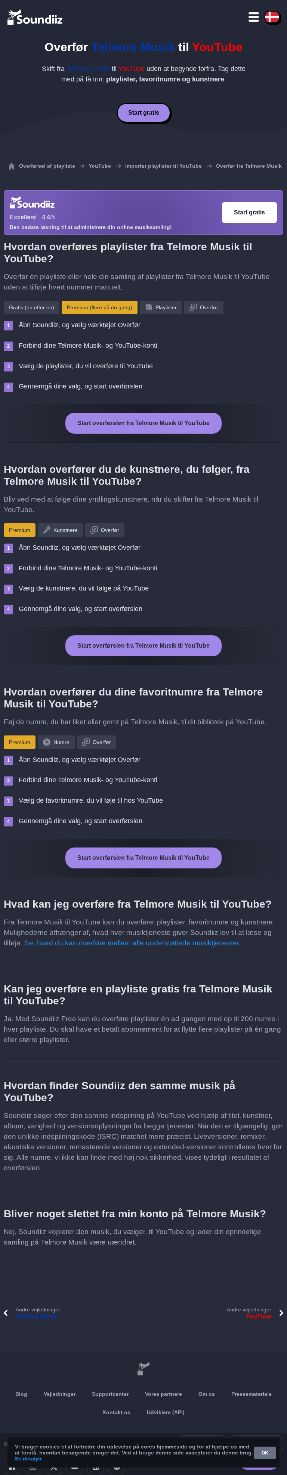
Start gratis (143, 112)
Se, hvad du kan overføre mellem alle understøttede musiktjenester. (132, 943)
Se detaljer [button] (28, 1459)
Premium (19, 530)
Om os (206, 1394)
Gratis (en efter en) (31, 307)
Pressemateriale (251, 1394)
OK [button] (265, 1453)
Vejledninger (59, 1394)
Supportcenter (110, 1394)
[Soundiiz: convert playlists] (143, 1369)
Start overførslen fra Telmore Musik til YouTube (143, 423)
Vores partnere (163, 1394)
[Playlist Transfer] (35, 17)
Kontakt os (116, 1412)
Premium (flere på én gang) (99, 307)
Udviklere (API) (166, 1412)
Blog (21, 1394)
